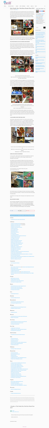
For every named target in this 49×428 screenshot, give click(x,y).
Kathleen (42, 13)
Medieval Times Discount (15, 239)
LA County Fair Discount (15, 234)
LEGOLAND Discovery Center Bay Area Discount (18, 235)
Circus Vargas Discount (14, 229)
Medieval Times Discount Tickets (16, 371)
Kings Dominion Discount (15, 382)
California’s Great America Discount (16, 227)
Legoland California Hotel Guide (40, 32)
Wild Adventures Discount (15, 278)
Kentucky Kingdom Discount (15, 297)
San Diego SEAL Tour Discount (16, 249)
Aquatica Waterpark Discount (25, 271)
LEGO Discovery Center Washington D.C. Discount (19, 385)
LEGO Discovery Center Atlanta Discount (17, 280)
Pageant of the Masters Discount (16, 241)
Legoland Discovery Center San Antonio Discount (18, 370)
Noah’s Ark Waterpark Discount (16, 389)
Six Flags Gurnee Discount (15, 289)
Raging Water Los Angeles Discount (16, 246)
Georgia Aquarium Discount (15, 279)
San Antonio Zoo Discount (15, 372)
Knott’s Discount (13, 233)
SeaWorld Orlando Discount (15, 271)
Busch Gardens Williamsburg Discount (17, 381)
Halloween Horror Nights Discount (29, 256)
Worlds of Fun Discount (14, 317)
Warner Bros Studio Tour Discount (16, 257)
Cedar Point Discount (14, 338)
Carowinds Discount (14, 334)
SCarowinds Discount (21, 334)
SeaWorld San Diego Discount (15, 251)
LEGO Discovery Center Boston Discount (17, 301)
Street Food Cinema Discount (15, 255)
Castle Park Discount (14, 228)
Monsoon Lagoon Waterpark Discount (17, 343)
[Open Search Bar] (45, 6)
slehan (13, 410)
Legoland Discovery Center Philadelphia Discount (18, 357)
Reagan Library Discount (15, 245)
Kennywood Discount (14, 356)
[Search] (44, 27)
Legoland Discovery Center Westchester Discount (18, 329)
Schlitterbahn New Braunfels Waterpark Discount (18, 376)
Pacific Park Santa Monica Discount (16, 240)
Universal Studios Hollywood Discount (17, 256)
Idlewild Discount (13, 355)
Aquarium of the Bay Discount (15, 223)
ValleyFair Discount (14, 312)
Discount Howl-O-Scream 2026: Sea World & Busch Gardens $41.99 (40, 37)
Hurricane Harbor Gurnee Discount (16, 287)
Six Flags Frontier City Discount (16, 348)
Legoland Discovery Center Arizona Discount (18, 219)
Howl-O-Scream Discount (25, 251)
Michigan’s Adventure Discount (16, 308)
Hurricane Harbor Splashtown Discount (17, 366)
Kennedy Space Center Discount (16, 269)
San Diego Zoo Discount (14, 250)
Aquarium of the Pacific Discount (16, 224)
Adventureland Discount (14, 293)
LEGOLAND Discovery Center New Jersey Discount (19, 321)
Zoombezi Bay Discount (14, 344)
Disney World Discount (14, 268)
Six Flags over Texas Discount (15, 377)
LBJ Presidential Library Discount (16, 367)
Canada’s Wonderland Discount (16, 393)
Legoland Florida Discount (15, 270)
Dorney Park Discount (14, 352)
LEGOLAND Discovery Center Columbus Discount (18, 342)
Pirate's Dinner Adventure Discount (16, 244)
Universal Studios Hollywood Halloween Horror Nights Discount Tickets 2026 (40, 41)
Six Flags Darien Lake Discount (16, 330)
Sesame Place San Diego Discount (16, 252)
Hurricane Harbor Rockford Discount (16, 288)
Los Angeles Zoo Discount (15, 238)
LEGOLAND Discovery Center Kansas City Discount (19, 316)
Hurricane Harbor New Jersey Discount (17, 322)
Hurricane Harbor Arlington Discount (16, 365)
